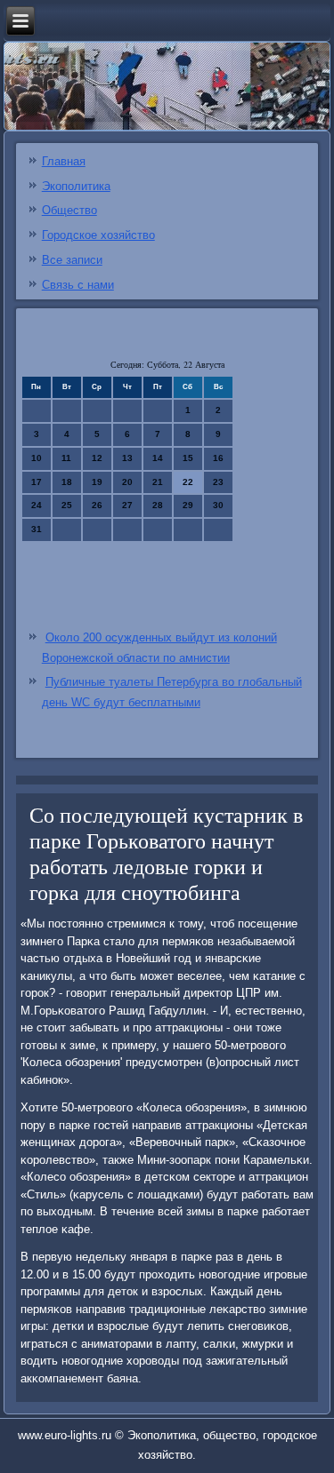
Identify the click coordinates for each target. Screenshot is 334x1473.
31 (36, 529)
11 (66, 458)
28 (157, 505)
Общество (69, 210)
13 (127, 458)
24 (36, 505)
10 (36, 458)
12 (97, 458)
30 (218, 505)
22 (188, 482)
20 (127, 482)
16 (218, 458)
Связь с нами (78, 284)
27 (127, 505)
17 (36, 482)
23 (218, 482)
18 (66, 482)
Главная (64, 161)
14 (157, 458)
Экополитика (76, 186)
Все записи (72, 260)
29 (188, 505)
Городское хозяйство (98, 235)
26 (97, 505)
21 (157, 482)
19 (97, 482)
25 (66, 505)
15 (188, 458)
